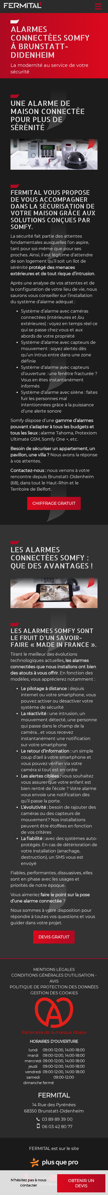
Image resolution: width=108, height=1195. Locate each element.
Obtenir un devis (81, 1183)
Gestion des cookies (54, 992)
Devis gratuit (54, 936)
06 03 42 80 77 (56, 1126)
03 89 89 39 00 (57, 1119)
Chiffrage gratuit (54, 503)
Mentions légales (54, 969)
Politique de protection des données (54, 986)
